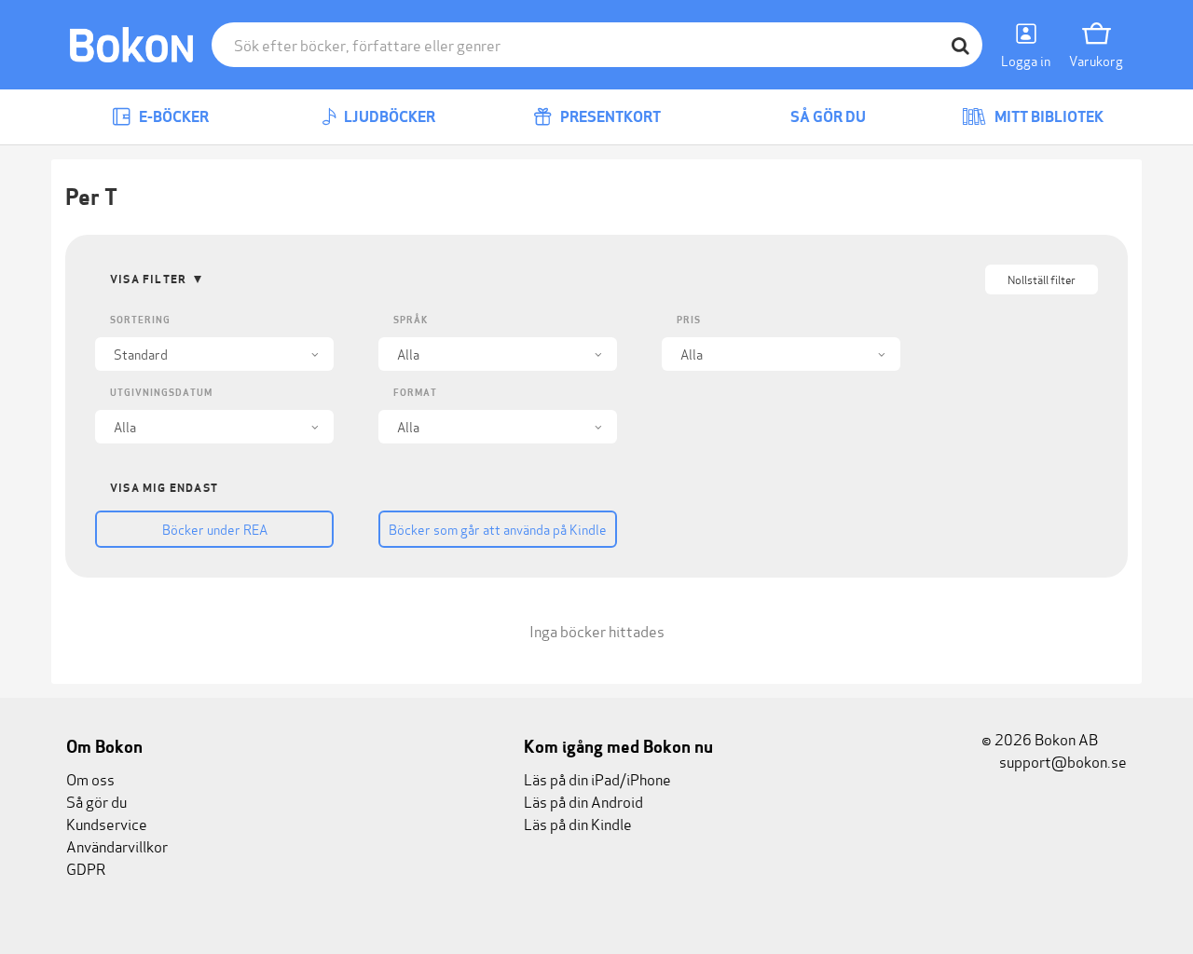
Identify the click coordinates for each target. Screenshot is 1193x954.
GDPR (85, 868)
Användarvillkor (117, 845)
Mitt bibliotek (1048, 117)
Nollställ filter (1042, 279)
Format (415, 393)
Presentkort (609, 117)
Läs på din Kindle (578, 823)
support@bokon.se (1061, 760)
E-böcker (172, 117)
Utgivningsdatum (161, 393)
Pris (689, 320)
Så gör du (827, 117)
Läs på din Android (583, 800)
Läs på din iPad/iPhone (597, 778)
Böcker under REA (214, 528)
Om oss (90, 778)
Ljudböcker (388, 117)
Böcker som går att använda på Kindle (498, 528)
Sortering (140, 320)
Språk (410, 320)
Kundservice (106, 823)
